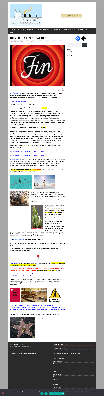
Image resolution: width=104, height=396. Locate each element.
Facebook (12, 32)
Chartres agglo (25, 41)
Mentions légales (82, 29)
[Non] (102, 392)
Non (46, 393)
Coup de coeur (56, 364)
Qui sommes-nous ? (71, 16)
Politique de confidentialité (57, 393)
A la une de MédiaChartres (59, 348)
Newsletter (57, 29)
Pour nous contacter (69, 29)
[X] (83, 38)
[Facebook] (77, 38)
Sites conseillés (57, 374)
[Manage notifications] (3, 393)
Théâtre (55, 376)
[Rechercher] (84, 45)
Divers (54, 366)
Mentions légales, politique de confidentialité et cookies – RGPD (68, 353)
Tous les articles (57, 387)
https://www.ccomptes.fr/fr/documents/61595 (27, 151)
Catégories (70, 49)
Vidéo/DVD (55, 379)
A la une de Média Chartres (17, 29)
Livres (54, 371)
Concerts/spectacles (58, 361)
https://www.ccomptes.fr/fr (18, 101)
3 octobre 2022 (16, 41)
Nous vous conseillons (43, 29)
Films (54, 369)
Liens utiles (30, 29)
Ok (42, 393)
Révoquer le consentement (28, 353)
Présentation (56, 384)
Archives (69, 55)
